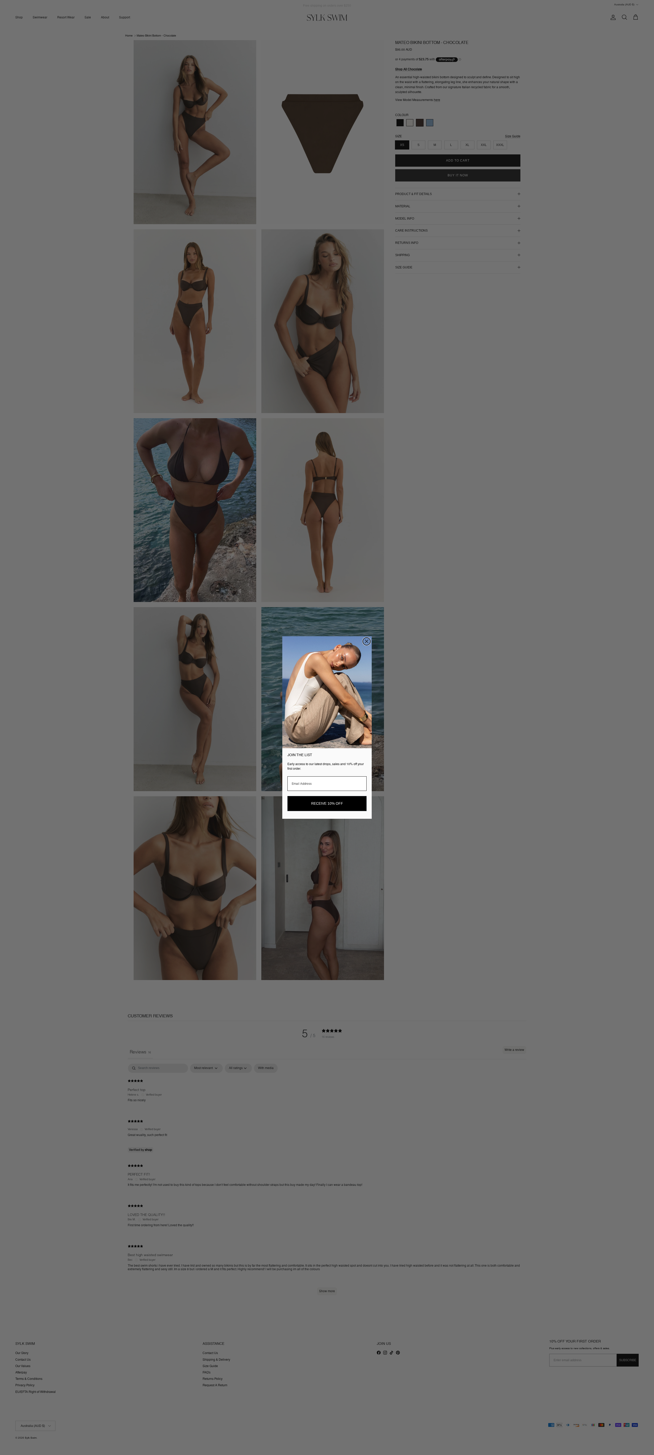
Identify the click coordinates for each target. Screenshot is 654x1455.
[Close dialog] (366, 641)
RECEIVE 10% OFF (327, 803)
